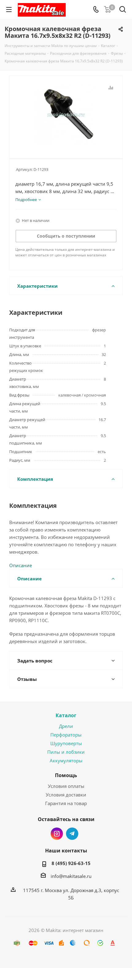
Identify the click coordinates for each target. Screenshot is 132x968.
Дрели (66, 726)
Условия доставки (66, 795)
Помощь (66, 775)
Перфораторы (66, 735)
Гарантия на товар (66, 803)
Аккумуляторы (66, 760)
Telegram (72, 834)
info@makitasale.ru (71, 876)
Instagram (57, 834)
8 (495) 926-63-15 (71, 863)
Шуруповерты (66, 743)
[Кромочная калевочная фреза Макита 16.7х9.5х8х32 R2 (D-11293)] (66, 114)
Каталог (66, 715)
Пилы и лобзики (66, 752)
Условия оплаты (66, 786)
